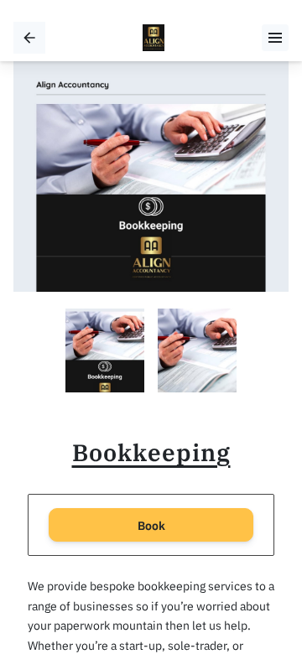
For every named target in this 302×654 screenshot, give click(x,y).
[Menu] (275, 37)
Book (151, 525)
